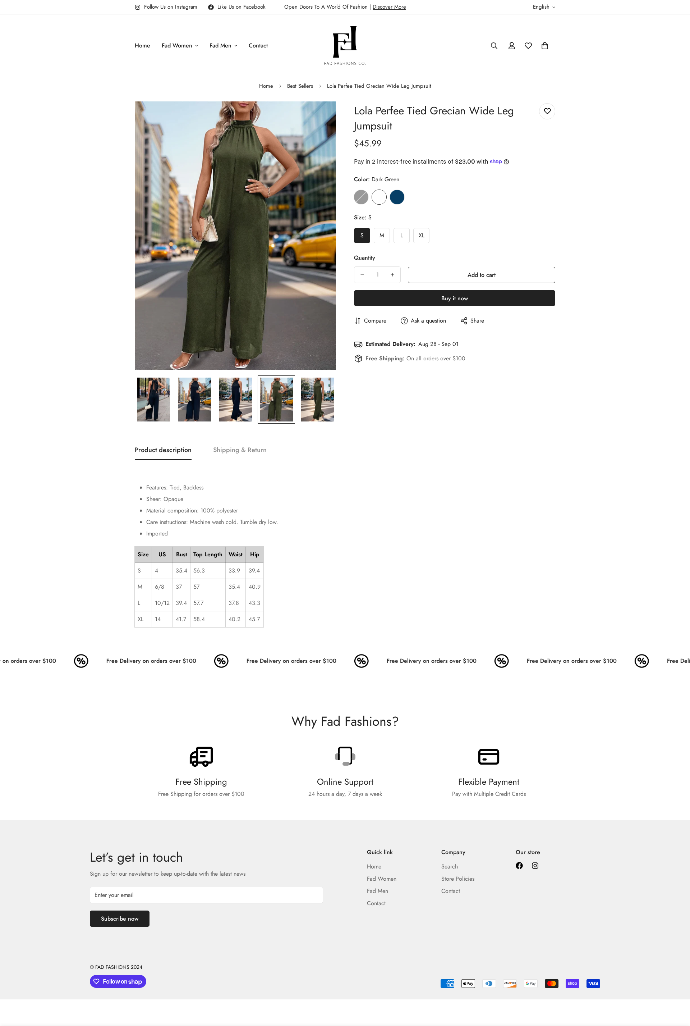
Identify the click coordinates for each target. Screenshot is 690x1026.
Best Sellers (300, 86)
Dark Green (379, 197)
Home (142, 45)
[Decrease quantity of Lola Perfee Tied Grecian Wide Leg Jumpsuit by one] (362, 275)
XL (421, 235)
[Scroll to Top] (676, 987)
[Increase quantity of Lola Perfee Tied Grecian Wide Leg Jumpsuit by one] (392, 275)
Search (449, 866)
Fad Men (220, 45)
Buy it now (454, 298)
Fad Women (177, 45)
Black (361, 197)
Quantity (364, 258)
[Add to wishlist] (547, 111)
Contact (258, 45)
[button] (545, 45)
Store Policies (457, 879)
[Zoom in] (321, 117)
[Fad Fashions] (345, 45)
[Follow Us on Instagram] (535, 865)
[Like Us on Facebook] (519, 865)
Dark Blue (397, 197)
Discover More (389, 7)
